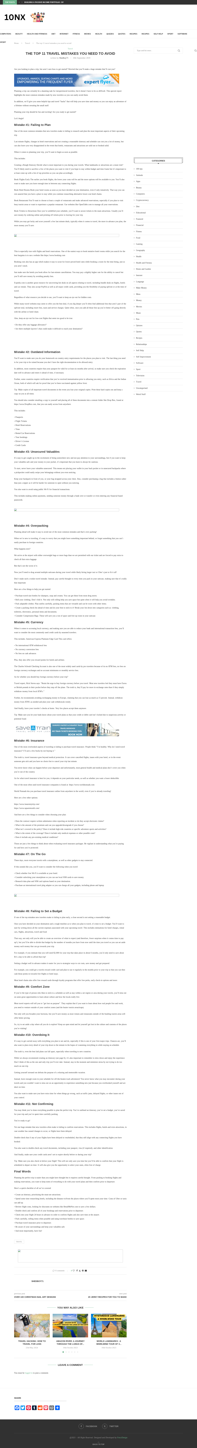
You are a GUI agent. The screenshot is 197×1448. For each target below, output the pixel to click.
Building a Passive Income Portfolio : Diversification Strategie (55, 2)
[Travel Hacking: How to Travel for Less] (32, 1325)
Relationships (141, 344)
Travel (138, 382)
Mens (138, 294)
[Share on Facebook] (77, 1271)
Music (138, 313)
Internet (64, 34)
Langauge (140, 282)
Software (182, 34)
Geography (140, 250)
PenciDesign (122, 1438)
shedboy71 (63, 58)
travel (19, 1242)
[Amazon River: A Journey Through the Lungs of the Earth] (70, 1325)
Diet (53, 34)
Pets (137, 319)
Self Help (158, 34)
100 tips (139, 169)
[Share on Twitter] (80, 1271)
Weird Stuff (141, 394)
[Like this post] (74, 1271)
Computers (5, 34)
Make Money (141, 288)
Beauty (19, 34)
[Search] (195, 50)
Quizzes (110, 34)
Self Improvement (143, 357)
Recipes (133, 34)
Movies (87, 34)
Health (98, 34)
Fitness (76, 34)
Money (139, 300)
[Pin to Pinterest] (83, 1271)
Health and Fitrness (37, 34)
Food (138, 238)
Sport (170, 34)
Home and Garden (143, 269)
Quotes (121, 34)
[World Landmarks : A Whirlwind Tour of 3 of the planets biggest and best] (109, 1325)
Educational (141, 213)
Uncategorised (142, 388)
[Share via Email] (86, 1271)
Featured (139, 219)
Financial (139, 225)
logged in (29, 1373)
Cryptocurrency (142, 200)
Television (140, 376)
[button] (19, 2)
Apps (138, 181)
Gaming (139, 244)
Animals (139, 175)
